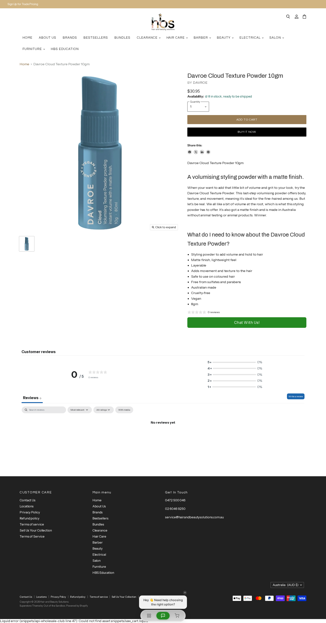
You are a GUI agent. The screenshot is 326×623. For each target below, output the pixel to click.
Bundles (122, 37)
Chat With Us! (247, 322)
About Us (47, 37)
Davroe (200, 83)
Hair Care (176, 37)
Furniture (32, 49)
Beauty (224, 37)
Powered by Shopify (77, 605)
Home (27, 37)
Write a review (295, 396)
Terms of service (32, 524)
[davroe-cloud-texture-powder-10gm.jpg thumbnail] (26, 243)
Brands (70, 37)
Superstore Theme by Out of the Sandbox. (43, 605)
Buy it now (247, 131)
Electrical (250, 37)
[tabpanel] (163, 435)
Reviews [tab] (32, 398)
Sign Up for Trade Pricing (23, 4)
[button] (235, 362)
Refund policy (29, 518)
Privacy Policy (30, 512)
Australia (285, 585)
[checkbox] (124, 409)
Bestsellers (95, 37)
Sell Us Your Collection (36, 530)
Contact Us (27, 500)
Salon (275, 37)
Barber (201, 37)
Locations (27, 506)
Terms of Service (32, 536)
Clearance (147, 37)
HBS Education (65, 49)
